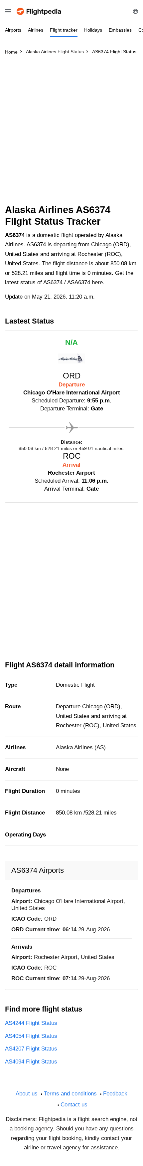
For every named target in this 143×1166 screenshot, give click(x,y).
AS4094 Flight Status (31, 1061)
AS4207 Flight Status (31, 1049)
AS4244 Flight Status (31, 1023)
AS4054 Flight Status (31, 1036)
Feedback (115, 1093)
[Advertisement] (71, 132)
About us (27, 1093)
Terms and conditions (70, 1093)
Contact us (74, 1104)
